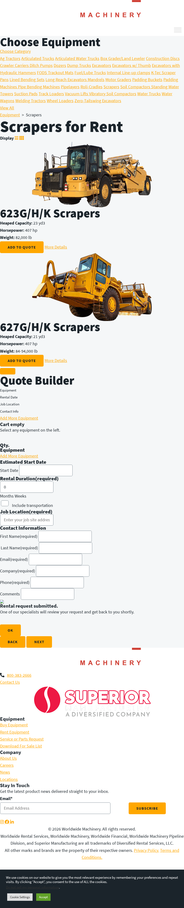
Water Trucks (149, 94)
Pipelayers (70, 87)
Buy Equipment (14, 725)
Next (39, 641)
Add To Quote (22, 247)
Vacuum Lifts (77, 94)
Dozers (60, 65)
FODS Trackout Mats (55, 73)
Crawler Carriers (15, 65)
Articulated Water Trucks (77, 58)
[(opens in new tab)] (92, 701)
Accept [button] (43, 897)
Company (17, 571)
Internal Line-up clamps (128, 73)
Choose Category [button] (15, 51)
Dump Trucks (79, 65)
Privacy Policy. (146, 850)
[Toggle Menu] (178, 30)
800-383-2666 (19, 675)
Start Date (9, 470)
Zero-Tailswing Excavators (98, 101)
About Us (8, 758)
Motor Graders (118, 80)
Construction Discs (163, 58)
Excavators (101, 65)
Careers (7, 765)
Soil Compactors (135, 87)
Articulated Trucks (37, 58)
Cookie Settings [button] (20, 897)
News (5, 772)
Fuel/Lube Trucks (90, 73)
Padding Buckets (147, 80)
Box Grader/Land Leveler (122, 58)
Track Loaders (51, 94)
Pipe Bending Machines (39, 87)
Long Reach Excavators (67, 80)
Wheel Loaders (60, 101)
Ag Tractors (10, 58)
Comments (10, 594)
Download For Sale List (21, 746)
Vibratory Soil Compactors (112, 94)
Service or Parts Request (22, 739)
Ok (10, 630)
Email (14, 559)
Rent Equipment (14, 732)
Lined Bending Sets (27, 80)
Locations (9, 779)
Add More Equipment (19, 418)
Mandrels (96, 80)
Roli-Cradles (91, 87)
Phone (14, 582)
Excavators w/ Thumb (131, 65)
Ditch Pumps (41, 65)
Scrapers (111, 87)
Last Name (19, 548)
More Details (56, 247)
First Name (18, 536)
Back (13, 641)
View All (7, 108)
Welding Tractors (30, 101)
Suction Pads (26, 94)
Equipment (10, 115)
